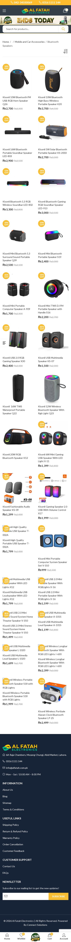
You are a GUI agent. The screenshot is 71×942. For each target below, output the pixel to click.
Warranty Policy (11, 837)
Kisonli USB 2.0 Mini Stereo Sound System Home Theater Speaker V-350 (17, 629)
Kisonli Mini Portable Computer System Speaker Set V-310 (53, 562)
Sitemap (7, 802)
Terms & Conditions (13, 809)
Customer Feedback (13, 850)
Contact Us (9, 866)
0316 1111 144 (13, 761)
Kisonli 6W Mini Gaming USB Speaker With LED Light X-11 (51, 458)
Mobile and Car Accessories (30, 41)
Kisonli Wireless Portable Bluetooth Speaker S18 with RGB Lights (16, 696)
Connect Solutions (37, 924)
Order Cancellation (13, 844)
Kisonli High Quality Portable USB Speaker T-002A (16, 543)
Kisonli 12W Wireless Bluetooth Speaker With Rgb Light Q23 (51, 410)
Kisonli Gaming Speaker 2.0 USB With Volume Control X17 (53, 510)
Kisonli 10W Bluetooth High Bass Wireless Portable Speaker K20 (50, 100)
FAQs (6, 872)
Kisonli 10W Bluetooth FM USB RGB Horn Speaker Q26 (17, 100)
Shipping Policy (11, 824)
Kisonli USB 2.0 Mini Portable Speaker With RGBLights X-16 (50, 595)
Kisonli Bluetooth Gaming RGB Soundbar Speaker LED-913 (52, 205)
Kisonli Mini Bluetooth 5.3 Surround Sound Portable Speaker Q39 (17, 257)
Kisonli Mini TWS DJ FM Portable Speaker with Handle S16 (51, 309)
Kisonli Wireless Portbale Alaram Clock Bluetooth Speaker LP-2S (52, 714)
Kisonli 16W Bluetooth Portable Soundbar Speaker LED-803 (18, 153)
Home (6, 41)
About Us (8, 789)
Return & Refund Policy (15, 831)
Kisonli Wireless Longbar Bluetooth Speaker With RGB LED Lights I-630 (51, 662)
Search (63, 29)
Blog (5, 796)
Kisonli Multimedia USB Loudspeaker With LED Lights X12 (15, 595)
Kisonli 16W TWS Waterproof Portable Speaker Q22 (14, 410)
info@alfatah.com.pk (16, 767)
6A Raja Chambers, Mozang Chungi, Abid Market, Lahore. (36, 754)
